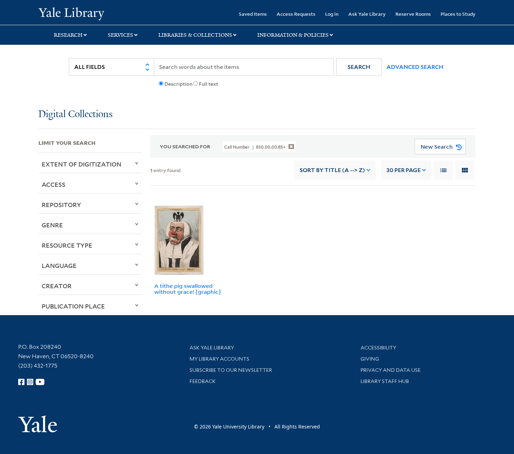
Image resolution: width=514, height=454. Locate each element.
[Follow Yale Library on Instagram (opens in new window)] (30, 382)
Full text (208, 84)
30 (403, 170)
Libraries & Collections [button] (195, 34)
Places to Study (458, 13)
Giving (369, 359)
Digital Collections (75, 114)
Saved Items (253, 13)
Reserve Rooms (413, 13)
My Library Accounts (219, 359)
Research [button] (68, 34)
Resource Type (67, 245)
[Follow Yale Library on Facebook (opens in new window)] (21, 382)
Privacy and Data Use (390, 370)
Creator (57, 286)
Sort (332, 170)
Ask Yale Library (367, 13)
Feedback (203, 381)
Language (59, 265)
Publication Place (73, 306)
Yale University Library (71, 13)
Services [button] (120, 34)
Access (53, 184)
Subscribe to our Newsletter (231, 370)
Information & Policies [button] (293, 34)
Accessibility (378, 347)
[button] (358, 67)
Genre (52, 225)
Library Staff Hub (384, 381)
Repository (61, 204)
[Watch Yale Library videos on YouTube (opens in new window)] (40, 382)
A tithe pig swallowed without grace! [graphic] (187, 288)
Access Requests (296, 13)
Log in (331, 13)
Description (178, 84)
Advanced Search (414, 67)
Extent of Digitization (81, 164)
